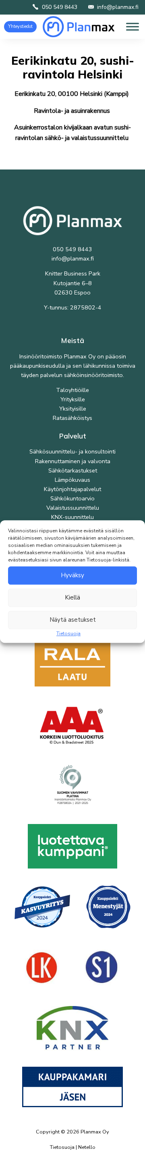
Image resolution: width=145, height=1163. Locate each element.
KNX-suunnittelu (72, 517)
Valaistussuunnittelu (72, 508)
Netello (86, 1147)
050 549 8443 (59, 7)
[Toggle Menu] (132, 26)
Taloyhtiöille (72, 390)
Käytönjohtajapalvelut (72, 489)
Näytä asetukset (73, 620)
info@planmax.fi (118, 7)
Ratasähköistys (72, 418)
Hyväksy (72, 575)
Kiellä (72, 597)
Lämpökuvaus (72, 480)
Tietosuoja (68, 633)
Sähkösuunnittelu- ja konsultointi (72, 451)
